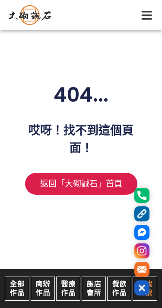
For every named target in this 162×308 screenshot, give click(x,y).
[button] (147, 15)
